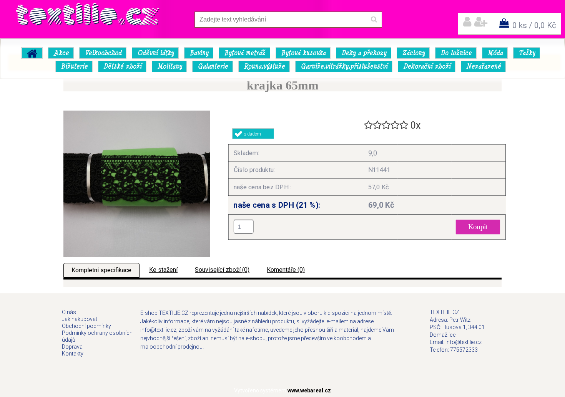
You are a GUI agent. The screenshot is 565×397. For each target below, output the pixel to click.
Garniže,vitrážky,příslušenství (344, 66)
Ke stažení (163, 269)
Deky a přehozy (363, 53)
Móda (495, 53)
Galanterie (213, 66)
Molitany (169, 66)
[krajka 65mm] (136, 113)
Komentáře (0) (286, 269)
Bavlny (198, 53)
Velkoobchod (103, 53)
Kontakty (72, 354)
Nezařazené (483, 66)
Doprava (72, 347)
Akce (61, 53)
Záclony (413, 53)
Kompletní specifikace (101, 270)
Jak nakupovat (79, 319)
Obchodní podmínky (86, 326)
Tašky (526, 53)
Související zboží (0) (222, 269)
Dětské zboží (122, 66)
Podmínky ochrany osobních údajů (97, 336)
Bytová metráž (244, 53)
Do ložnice (456, 53)
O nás (69, 312)
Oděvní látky (155, 53)
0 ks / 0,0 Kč (534, 25)
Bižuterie (74, 66)
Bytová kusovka (303, 53)
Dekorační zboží (426, 66)
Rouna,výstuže (264, 66)
